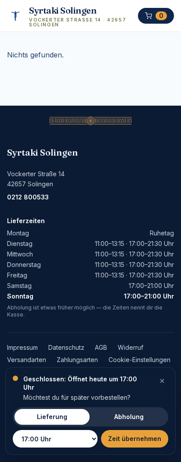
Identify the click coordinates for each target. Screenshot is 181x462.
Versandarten (26, 359)
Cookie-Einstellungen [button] (139, 359)
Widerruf (130, 347)
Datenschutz (66, 347)
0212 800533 (28, 197)
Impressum (22, 347)
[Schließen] (162, 381)
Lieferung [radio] (52, 416)
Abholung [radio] (129, 416)
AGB (101, 347)
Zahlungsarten (77, 359)
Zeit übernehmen (134, 438)
